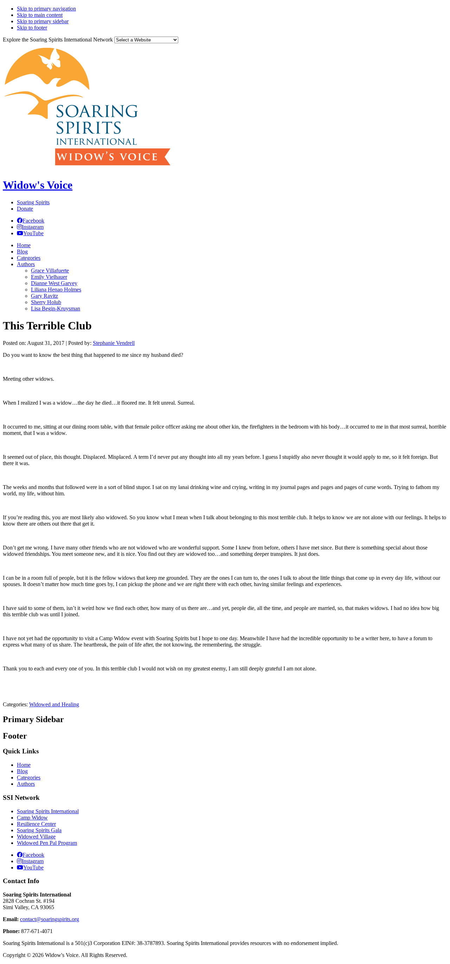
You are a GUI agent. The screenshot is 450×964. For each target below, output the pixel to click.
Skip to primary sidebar (43, 21)
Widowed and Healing (54, 704)
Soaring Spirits (33, 202)
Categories (28, 777)
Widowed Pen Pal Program (47, 843)
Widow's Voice (37, 185)
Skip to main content (40, 15)
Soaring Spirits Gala (39, 830)
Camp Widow (32, 818)
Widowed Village (36, 837)
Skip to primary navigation (46, 9)
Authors (26, 784)
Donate (25, 209)
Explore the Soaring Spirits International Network (58, 40)
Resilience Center (36, 824)
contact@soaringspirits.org (49, 919)
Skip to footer (32, 28)
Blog (22, 771)
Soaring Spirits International (48, 811)
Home (24, 765)
